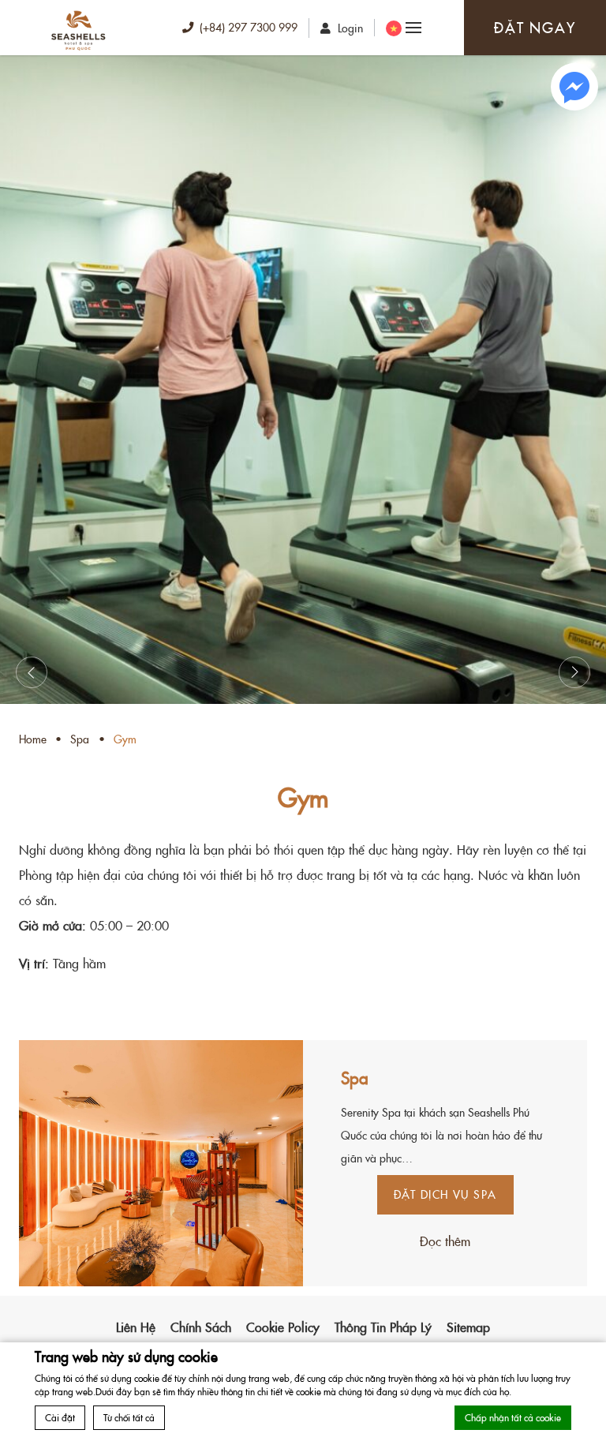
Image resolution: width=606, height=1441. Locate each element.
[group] (303, 379)
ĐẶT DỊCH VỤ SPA (445, 1194)
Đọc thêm (445, 1240)
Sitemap (468, 1326)
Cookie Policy (283, 1326)
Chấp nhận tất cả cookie (513, 1417)
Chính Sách (200, 1326)
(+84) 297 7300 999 (248, 27)
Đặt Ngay (534, 27)
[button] (31, 672)
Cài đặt (60, 1417)
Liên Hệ (135, 1326)
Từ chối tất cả (129, 1417)
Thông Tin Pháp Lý (383, 1326)
